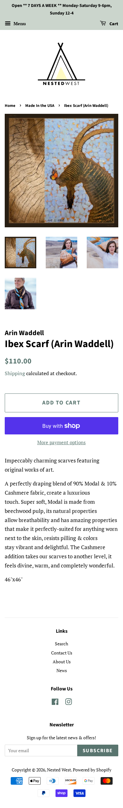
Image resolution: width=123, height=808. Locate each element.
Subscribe (98, 750)
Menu (19, 23)
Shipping (15, 373)
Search (61, 644)
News (61, 670)
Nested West (59, 770)
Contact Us (61, 653)
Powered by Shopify (92, 770)
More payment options (61, 442)
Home (10, 105)
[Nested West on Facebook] (55, 703)
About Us (62, 662)
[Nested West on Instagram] (68, 703)
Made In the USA (39, 105)
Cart (113, 24)
